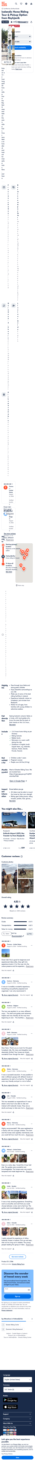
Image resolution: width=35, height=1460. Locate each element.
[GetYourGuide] (4, 4)
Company (6, 1419)
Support (5, 1414)
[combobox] (17, 936)
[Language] (26, 3)
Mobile (5, 1396)
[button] (5, 45)
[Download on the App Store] (10, 1407)
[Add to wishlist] (24, 814)
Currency (6, 1385)
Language (6, 1375)
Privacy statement (7, 1310)
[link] (14, 831)
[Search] (16, 3)
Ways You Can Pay (9, 1427)
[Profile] (31, 4)
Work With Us (8, 1423)
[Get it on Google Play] (10, 1400)
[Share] (31, 21)
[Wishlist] (21, 4)
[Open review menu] (31, 945)
